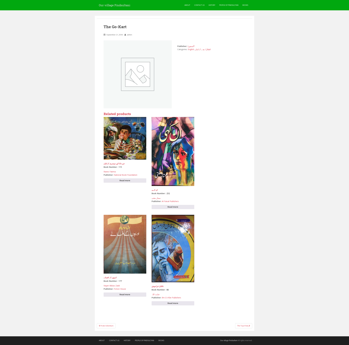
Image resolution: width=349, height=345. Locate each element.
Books (245, 5)
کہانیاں (198, 49)
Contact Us (199, 5)
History (212, 5)
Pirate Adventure (106, 326)
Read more (125, 180)
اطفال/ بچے (206, 49)
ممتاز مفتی (156, 198)
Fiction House (120, 289)
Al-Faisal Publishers (170, 201)
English (191, 49)
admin (129, 34)
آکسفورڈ (191, 46)
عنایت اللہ (156, 294)
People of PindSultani (228, 5)
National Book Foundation (125, 175)
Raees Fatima (110, 171)
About (187, 5)
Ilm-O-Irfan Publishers (171, 297)
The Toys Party (243, 326)
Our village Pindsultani (114, 5)
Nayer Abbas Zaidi (112, 285)
